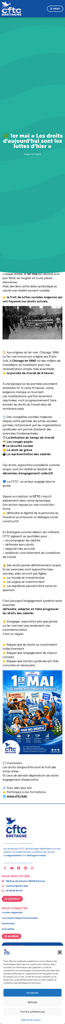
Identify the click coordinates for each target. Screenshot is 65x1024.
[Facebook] (18, 868)
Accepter (32, 993)
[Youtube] (12, 868)
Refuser (32, 1002)
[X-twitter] (5, 868)
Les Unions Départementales (20, 918)
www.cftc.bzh (17, 796)
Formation (8, 923)
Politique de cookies (31, 1019)
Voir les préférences (32, 1011)
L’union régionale (12, 912)
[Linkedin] (25, 868)
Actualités (8, 929)
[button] (60, 952)
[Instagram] (32, 868)
